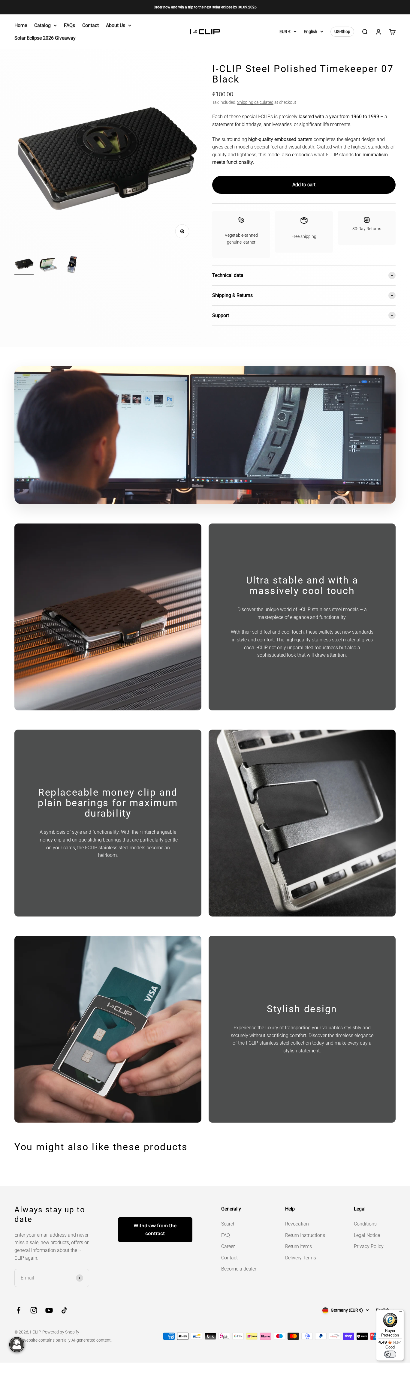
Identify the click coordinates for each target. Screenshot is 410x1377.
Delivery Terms (300, 1258)
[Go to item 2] (48, 265)
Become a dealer (238, 1269)
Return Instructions (305, 1235)
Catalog (42, 25)
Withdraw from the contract (155, 1229)
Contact (90, 25)
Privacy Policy (369, 1246)
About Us (115, 25)
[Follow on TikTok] (64, 1310)
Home (20, 25)
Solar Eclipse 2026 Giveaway (45, 38)
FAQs (69, 25)
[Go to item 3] (72, 265)
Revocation (297, 1224)
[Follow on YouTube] (49, 1310)
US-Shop (342, 31)
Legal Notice (367, 1235)
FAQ (225, 1235)
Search (228, 1224)
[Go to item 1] (24, 264)
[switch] (390, 1354)
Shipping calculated (255, 102)
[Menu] (400, 1313)
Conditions (365, 1224)
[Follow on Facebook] (18, 1310)
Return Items (298, 1246)
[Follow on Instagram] (34, 1310)
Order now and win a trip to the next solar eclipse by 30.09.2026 (205, 7)
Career (228, 1246)
